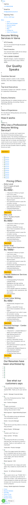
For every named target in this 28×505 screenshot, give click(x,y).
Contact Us (10, 30)
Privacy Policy (8, 496)
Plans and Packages (12, 23)
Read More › (5, 151)
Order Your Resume (12, 32)
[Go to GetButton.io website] (3, 503)
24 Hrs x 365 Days (9, 17)
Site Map (6, 492)
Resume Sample (11, 25)
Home (8, 21)
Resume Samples (8, 491)
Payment (9, 27)
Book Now (8, 212)
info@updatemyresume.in (11, 11)
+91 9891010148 (8, 6)
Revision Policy (8, 497)
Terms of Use (7, 494)
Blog (8, 28)
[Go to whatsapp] (3, 501)
